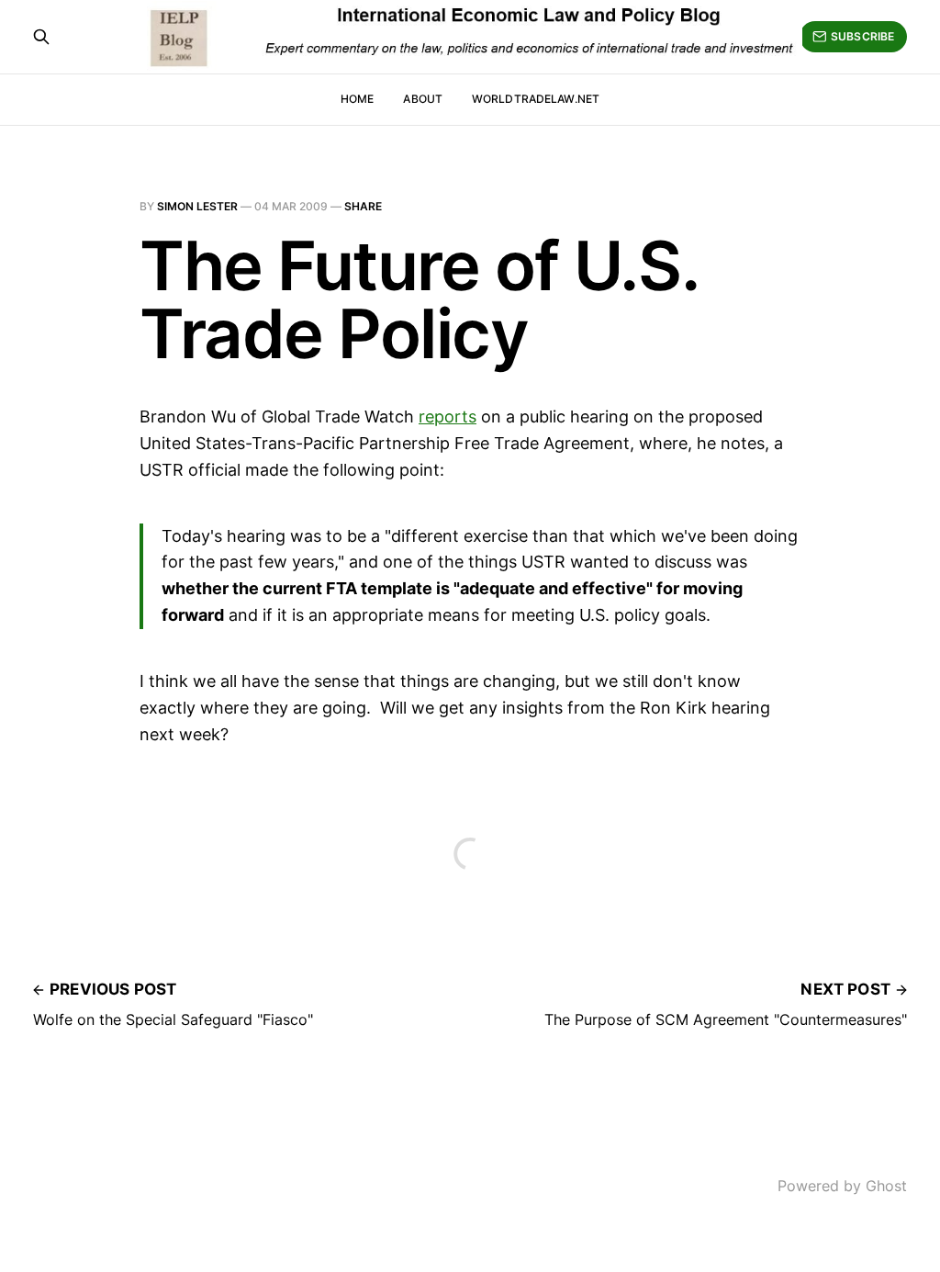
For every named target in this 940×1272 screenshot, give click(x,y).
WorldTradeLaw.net (535, 99)
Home (357, 99)
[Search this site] (41, 37)
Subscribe (862, 36)
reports (447, 416)
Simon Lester (197, 206)
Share (363, 206)
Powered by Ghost (842, 1185)
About (422, 99)
